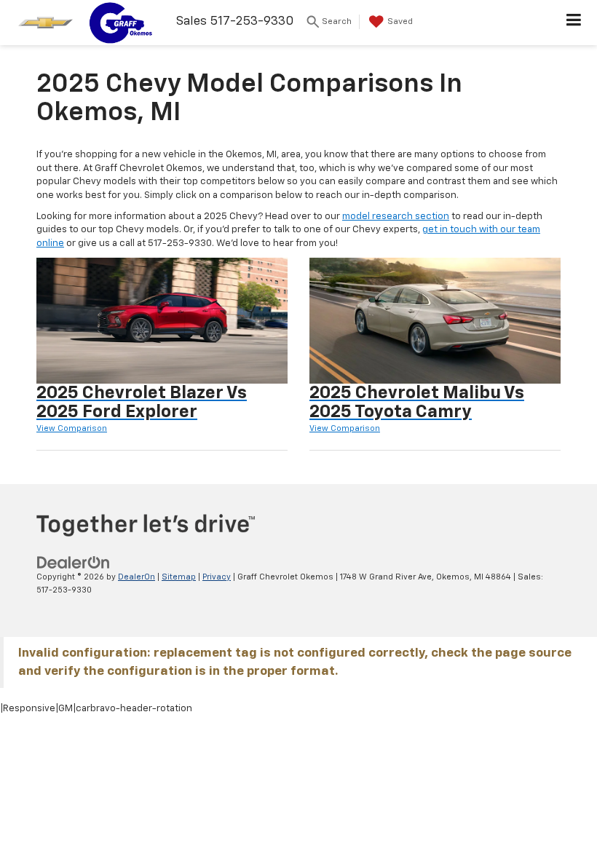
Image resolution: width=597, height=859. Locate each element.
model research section (395, 216)
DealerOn (136, 577)
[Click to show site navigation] (574, 22)
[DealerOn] (73, 562)
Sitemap (179, 577)
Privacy (216, 577)
